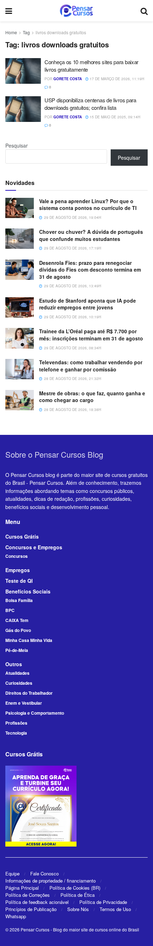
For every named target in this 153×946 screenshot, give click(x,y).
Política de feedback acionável (37, 902)
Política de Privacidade (103, 902)
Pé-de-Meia (16, 650)
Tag (26, 32)
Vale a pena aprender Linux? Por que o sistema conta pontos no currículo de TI (88, 204)
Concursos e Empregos (33, 547)
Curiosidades (18, 683)
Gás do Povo (18, 630)
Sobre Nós (78, 909)
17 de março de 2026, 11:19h (116, 78)
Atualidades (17, 673)
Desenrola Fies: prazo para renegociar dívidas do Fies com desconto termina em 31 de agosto (90, 269)
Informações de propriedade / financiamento (50, 880)
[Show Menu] (8, 10)
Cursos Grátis (22, 536)
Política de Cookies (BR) (74, 887)
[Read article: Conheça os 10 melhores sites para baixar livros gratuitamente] (23, 71)
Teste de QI (19, 580)
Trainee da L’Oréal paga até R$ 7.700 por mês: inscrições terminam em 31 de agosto (91, 335)
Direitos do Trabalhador (29, 693)
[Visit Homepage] (76, 11)
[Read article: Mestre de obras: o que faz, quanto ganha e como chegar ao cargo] (19, 400)
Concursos (16, 556)
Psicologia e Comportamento (34, 713)
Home (11, 32)
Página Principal (22, 887)
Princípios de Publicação (31, 909)
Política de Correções (27, 894)
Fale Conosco (44, 873)
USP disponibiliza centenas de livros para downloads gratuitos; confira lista (90, 103)
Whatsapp (15, 916)
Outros (13, 664)
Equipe (12, 873)
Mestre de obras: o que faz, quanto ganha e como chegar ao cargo (92, 397)
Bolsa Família (19, 600)
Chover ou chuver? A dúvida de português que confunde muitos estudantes (91, 235)
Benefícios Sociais (28, 591)
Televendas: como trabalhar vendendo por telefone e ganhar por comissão (90, 366)
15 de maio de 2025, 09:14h (114, 116)
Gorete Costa (67, 78)
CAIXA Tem (16, 620)
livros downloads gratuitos (61, 32)
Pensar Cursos (35, 929)
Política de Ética (77, 894)
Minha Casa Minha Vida (28, 640)
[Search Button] (144, 10)
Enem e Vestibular (23, 703)
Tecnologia (16, 733)
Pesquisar (16, 145)
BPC (10, 610)
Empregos (17, 570)
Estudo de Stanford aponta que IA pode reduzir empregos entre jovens (87, 304)
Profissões (16, 723)
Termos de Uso (115, 909)
